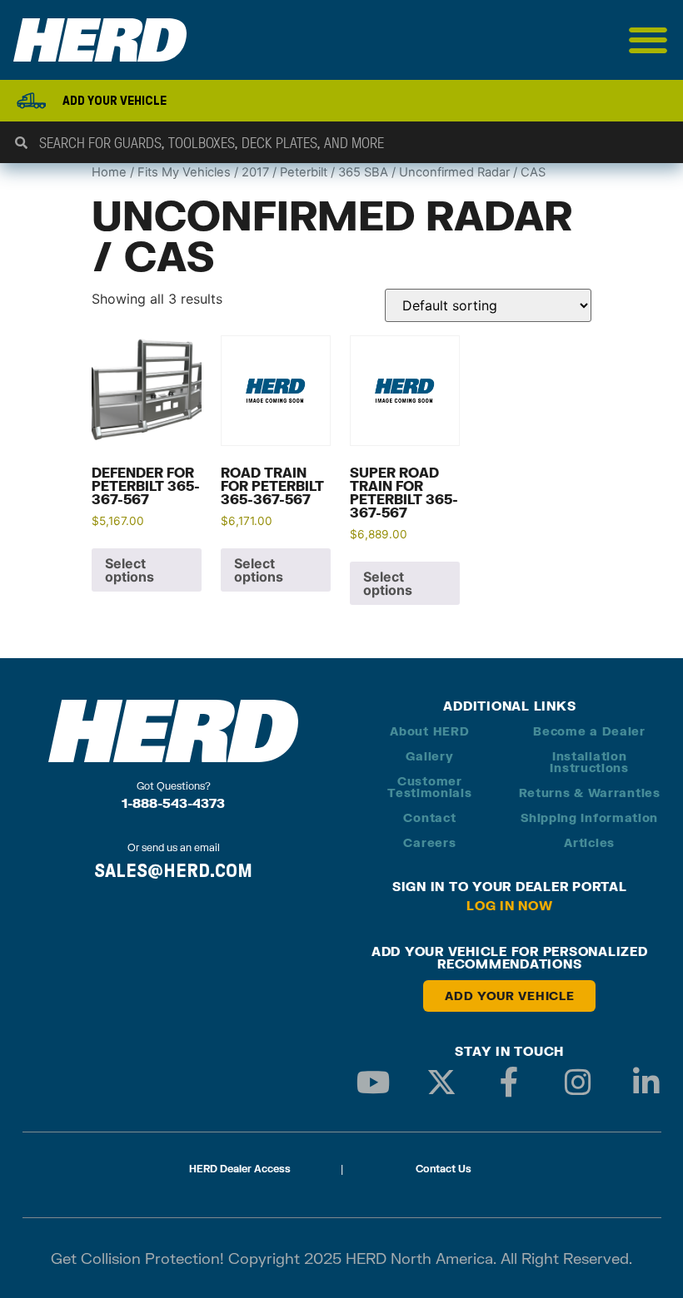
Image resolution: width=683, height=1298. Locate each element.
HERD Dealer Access (240, 1168)
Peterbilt (303, 172)
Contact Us (443, 1168)
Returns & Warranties (590, 792)
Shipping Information (589, 817)
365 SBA (363, 172)
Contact (429, 817)
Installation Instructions (589, 762)
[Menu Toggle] (648, 40)
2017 (255, 172)
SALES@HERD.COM (173, 870)
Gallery (429, 756)
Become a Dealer (589, 731)
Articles (589, 842)
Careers (429, 842)
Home (109, 172)
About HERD (429, 731)
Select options (129, 570)
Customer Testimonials (429, 787)
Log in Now (509, 905)
